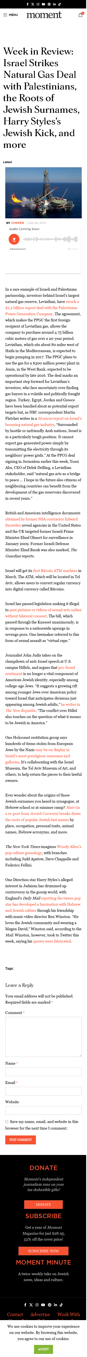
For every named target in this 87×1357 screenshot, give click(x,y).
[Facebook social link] (27, 4)
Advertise (40, 1314)
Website (12, 1102)
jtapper (17, 222)
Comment (15, 1012)
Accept (43, 1349)
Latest (7, 161)
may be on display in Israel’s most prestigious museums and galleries (37, 756)
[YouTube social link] (43, 4)
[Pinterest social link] (49, 4)
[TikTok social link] (59, 4)
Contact (15, 1314)
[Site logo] (43, 14)
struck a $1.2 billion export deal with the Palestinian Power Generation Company (42, 307)
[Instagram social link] (38, 4)
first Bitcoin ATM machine (55, 570)
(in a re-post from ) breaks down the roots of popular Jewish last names (43, 813)
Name (11, 1063)
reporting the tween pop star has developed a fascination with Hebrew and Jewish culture (43, 904)
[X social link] (32, 4)
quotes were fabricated (52, 941)
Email (11, 1082)
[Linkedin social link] (54, 4)
